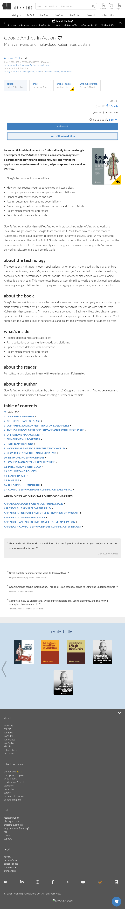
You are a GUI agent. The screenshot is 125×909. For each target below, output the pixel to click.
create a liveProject (14, 782)
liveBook (44, 15)
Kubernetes (66, 71)
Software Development (23, 71)
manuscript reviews (14, 796)
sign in (119, 8)
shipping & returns (13, 824)
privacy (7, 856)
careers (7, 792)
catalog (14, 15)
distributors (9, 789)
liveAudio (91, 15)
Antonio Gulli (12, 58)
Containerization (51, 71)
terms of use (10, 860)
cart (111, 8)
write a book (10, 778)
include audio (105, 119)
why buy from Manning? (16, 828)
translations (10, 870)
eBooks (7, 746)
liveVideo (59, 15)
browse (103, 8)
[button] (4, 22)
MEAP (30, 15)
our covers (9, 753)
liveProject (75, 15)
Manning (8, 725)
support (8, 838)
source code (10, 867)
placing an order (12, 821)
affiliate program (12, 799)
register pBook (11, 817)
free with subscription (62, 136)
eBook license (11, 863)
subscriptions (10, 750)
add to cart (62, 126)
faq (5, 831)
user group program (14, 775)
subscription (108, 15)
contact (8, 835)
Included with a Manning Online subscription (26, 65)
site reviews (13, 771)
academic (9, 785)
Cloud (39, 71)
